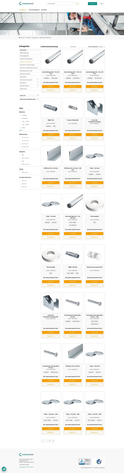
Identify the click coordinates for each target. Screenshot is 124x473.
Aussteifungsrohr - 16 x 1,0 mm (72, 73)
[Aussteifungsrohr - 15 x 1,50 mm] (73, 204)
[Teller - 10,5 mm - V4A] (51, 402)
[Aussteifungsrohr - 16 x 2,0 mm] (95, 59)
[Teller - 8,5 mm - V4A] (95, 402)
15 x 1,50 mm (25, 140)
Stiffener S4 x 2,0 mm (51, 168)
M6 (23, 155)
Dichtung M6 (95, 216)
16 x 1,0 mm (25, 143)
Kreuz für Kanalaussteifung (95, 121)
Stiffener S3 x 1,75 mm (73, 366)
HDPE (23, 127)
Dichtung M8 (51, 267)
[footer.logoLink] (26, 454)
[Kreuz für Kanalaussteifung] (95, 108)
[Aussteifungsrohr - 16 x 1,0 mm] (73, 59)
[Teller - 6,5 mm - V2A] (73, 402)
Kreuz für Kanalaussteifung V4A (50, 316)
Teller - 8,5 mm (51, 216)
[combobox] (61, 3)
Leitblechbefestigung (26, 59)
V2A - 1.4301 (25, 121)
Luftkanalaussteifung (26, 62)
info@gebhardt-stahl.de (26, 467)
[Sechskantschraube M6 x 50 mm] (73, 303)
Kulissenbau (23, 89)
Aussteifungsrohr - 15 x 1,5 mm (50, 73)
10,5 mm (24, 187)
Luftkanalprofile (24, 53)
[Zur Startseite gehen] (27, 3)
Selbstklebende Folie (26, 71)
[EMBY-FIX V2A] (73, 255)
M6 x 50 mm (25, 158)
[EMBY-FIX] (51, 108)
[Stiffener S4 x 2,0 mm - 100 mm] (73, 156)
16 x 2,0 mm (25, 147)
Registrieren (50, 90)
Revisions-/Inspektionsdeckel (28, 68)
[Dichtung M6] (95, 204)
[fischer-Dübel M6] (73, 108)
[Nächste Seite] (53, 441)
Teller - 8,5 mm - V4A (94, 414)
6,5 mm (24, 180)
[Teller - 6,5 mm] (95, 156)
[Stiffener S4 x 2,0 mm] (51, 156)
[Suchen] (77, 3)
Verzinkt (24, 115)
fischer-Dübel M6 (72, 120)
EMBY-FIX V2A (72, 267)
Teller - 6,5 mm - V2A (72, 414)
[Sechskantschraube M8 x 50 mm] (51, 353)
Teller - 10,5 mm (95, 366)
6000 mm (25, 172)
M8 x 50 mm (25, 164)
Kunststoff (25, 118)
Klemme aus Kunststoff (94, 267)
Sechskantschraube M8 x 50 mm (51, 367)
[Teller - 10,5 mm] (95, 353)
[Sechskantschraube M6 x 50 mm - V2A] (95, 303)
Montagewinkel (24, 56)
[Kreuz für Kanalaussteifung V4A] (51, 303)
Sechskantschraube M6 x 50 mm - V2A (94, 316)
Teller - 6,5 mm (94, 168)
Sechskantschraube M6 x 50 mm (72, 316)
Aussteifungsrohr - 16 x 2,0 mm (94, 73)
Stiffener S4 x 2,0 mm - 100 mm (72, 169)
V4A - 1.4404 (25, 124)
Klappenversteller (25, 74)
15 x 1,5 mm (25, 137)
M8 (23, 161)
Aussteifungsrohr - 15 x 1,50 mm (72, 217)
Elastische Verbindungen (27, 65)
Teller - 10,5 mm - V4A (51, 414)
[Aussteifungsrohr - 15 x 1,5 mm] (51, 59)
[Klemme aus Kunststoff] (95, 255)
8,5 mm (24, 183)
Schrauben (23, 77)
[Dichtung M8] (51, 255)
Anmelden (92, 3)
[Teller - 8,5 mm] (51, 204)
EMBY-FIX (51, 120)
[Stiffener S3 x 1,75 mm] (73, 353)
